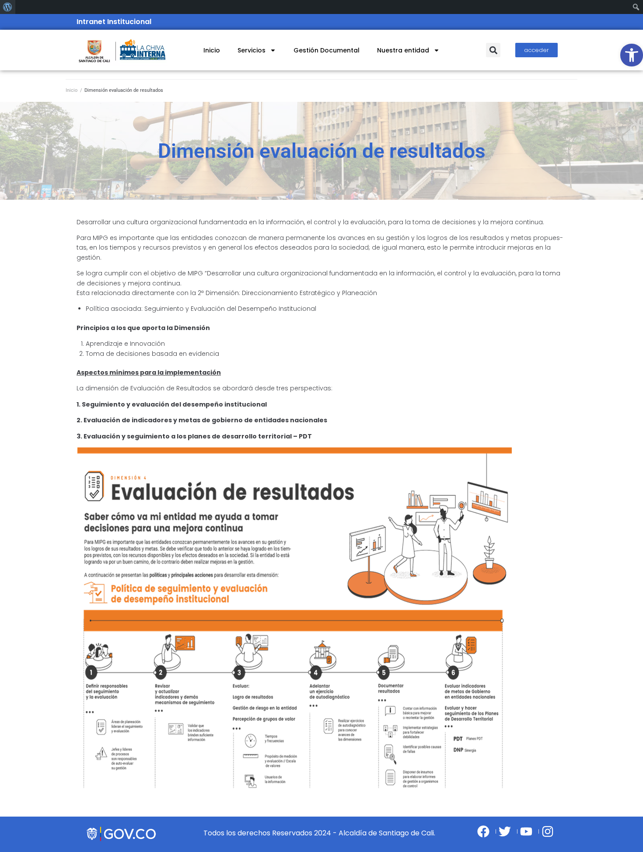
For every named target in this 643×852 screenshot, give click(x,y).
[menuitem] (7, 7)
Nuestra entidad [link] (403, 50)
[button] (493, 50)
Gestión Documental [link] (327, 50)
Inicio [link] (211, 50)
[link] (631, 55)
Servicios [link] (252, 50)
